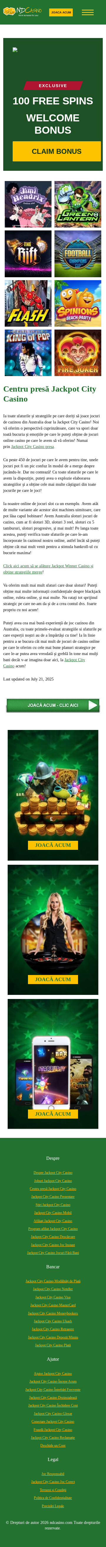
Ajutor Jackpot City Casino (53, 1374)
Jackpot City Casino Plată (53, 1345)
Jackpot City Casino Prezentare (52, 1197)
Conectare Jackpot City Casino (53, 1421)
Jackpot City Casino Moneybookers (53, 1313)
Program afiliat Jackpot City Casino (53, 1229)
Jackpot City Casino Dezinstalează (53, 1398)
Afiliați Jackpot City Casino (53, 1221)
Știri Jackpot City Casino (53, 1205)
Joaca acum (61, 12)
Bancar (52, 1266)
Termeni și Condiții (53, 1490)
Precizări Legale (53, 1506)
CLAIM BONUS (57, 151)
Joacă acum (53, 845)
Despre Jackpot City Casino (53, 1173)
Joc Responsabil (53, 1474)
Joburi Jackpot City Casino (53, 1181)
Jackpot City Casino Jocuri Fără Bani (53, 1253)
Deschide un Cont (52, 1445)
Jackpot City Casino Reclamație (53, 1438)
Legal (53, 1459)
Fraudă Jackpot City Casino (53, 1430)
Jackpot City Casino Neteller (53, 1289)
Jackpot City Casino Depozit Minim (53, 1337)
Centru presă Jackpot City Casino (53, 1189)
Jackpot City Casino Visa (52, 1297)
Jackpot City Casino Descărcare (53, 1237)
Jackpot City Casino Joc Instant (53, 1245)
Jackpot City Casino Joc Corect (53, 1482)
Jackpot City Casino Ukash (53, 1321)
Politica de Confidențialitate (53, 1498)
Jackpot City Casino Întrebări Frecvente (52, 1390)
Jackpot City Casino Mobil (53, 1213)
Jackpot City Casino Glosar (53, 1414)
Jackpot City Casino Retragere (53, 1329)
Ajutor (53, 1359)
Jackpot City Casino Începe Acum (53, 1381)
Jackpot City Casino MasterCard (53, 1305)
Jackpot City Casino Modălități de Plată (53, 1281)
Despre (52, 1158)
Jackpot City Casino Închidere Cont (53, 1405)
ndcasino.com (61, 1522)
